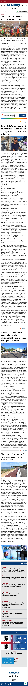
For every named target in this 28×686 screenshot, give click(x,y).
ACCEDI (25, 5)
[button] (14, 552)
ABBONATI (3, 1)
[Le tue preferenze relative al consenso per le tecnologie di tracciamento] (25, 683)
